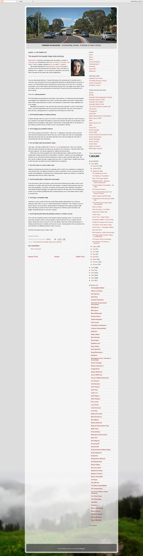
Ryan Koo (94, 437)
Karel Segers (95, 396)
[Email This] (58, 239)
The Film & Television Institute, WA (99, 106)
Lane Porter (95, 405)
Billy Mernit (95, 307)
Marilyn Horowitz (96, 414)
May (94, 254)
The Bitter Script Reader (99, 485)
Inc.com (52, 64)
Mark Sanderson (96, 417)
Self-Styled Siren (96, 461)
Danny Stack (95, 334)
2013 (93, 275)
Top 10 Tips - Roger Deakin (100, 217)
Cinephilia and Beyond (98, 325)
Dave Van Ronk (97, 230)
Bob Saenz (94, 310)
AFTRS (91, 95)
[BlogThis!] (60, 239)
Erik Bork (94, 355)
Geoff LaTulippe (96, 363)
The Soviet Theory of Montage (101, 239)
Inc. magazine (62, 64)
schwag (43, 203)
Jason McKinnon (96, 375)
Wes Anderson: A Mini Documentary (103, 232)
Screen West (93, 144)
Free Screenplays (94, 62)
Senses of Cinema (94, 146)
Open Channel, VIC (95, 123)
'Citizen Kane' (96, 214)
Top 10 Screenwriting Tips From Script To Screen (102, 192)
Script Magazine (96, 452)
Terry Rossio (95, 482)
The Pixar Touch (96, 496)
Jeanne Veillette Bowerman (100, 378)
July (94, 249)
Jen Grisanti (95, 381)
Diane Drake (95, 346)
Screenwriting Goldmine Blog (101, 449)
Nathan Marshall (96, 422)
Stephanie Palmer (97, 470)
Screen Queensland (95, 137)
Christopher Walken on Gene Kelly (102, 219)
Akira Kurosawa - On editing (101, 209)
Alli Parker (94, 297)
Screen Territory (94, 141)
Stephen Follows (96, 473)
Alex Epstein (95, 294)
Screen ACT (92, 127)
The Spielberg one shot (99, 173)
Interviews (92, 66)
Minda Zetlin (31, 60)
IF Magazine (93, 111)
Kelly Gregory (95, 399)
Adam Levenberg (96, 291)
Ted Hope (94, 479)
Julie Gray (94, 390)
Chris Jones (95, 322)
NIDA (90, 120)
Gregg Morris (95, 369)
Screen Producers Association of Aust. (100, 134)
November (96, 166)
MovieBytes (95, 420)
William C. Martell (96, 514)
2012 (93, 278)
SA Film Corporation (95, 83)
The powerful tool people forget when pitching (47, 242)
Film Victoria (93, 109)
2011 (92, 280)
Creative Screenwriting (98, 328)
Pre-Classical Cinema (99, 189)
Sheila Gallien (95, 464)
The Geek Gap (32, 62)
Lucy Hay (94, 410)
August (95, 246)
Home (56, 257)
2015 (93, 270)
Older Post (80, 257)
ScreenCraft (95, 446)
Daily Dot (94, 331)
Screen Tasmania (94, 139)
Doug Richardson (97, 352)
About (91, 57)
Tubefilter (94, 502)
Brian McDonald (96, 313)
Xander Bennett (96, 520)
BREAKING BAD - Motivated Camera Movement (101, 181)
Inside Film (92, 113)
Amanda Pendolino (97, 300)
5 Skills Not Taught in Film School (102, 222)
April (94, 256)
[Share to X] (62, 239)
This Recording (96, 499)
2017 (93, 163)
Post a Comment (36, 249)
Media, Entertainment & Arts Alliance (100, 116)
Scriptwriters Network (98, 458)
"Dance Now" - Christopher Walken (103, 227)
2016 (93, 267)
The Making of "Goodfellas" (100, 176)
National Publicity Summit (52, 66)
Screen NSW (93, 132)
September (96, 171)
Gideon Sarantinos (97, 366)
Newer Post (33, 257)
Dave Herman (95, 337)
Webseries (92, 71)
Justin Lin (94, 393)
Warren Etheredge (97, 508)
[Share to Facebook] (64, 239)
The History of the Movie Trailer (102, 225)
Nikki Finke (94, 429)
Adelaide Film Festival (96, 78)
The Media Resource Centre (98, 80)
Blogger (82, 548)
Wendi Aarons (95, 511)
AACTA (91, 92)
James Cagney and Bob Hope (101, 196)
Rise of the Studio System (100, 178)
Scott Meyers (95, 440)
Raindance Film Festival (99, 434)
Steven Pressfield (97, 476)
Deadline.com (95, 343)
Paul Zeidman (95, 432)
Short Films (92, 69)
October (95, 168)
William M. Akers (96, 517)
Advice (91, 59)
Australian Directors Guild (97, 99)
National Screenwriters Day (100, 425)
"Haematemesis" (94, 64)
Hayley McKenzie (96, 372)
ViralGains (94, 505)
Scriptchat (94, 455)
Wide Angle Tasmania (95, 148)
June (94, 251)
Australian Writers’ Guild (96, 104)
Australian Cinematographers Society (100, 97)
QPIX (90, 125)
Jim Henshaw (95, 384)
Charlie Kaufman (96, 319)
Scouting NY (95, 444)
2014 (93, 273)
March (95, 259)
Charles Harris (95, 316)
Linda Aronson (96, 408)
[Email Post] (54, 239)
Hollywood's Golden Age (99, 212)
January (95, 264)
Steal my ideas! (96, 467)
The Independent (96, 488)
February (96, 262)
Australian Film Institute (96, 102)
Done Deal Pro (95, 349)
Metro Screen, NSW (95, 118)
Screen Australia (94, 130)
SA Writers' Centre (94, 85)
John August (95, 387)
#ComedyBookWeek (97, 288)
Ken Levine (95, 402)
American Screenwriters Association (99, 303)
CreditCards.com (53, 147)
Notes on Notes (97, 207)
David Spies (95, 340)
